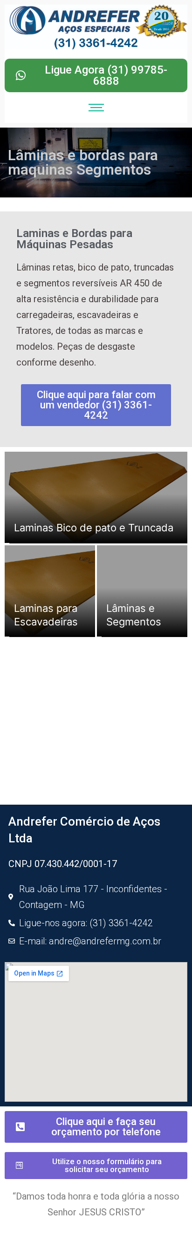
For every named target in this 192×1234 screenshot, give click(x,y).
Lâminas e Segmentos (133, 615)
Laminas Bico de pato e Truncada (93, 528)
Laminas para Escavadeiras (46, 615)
